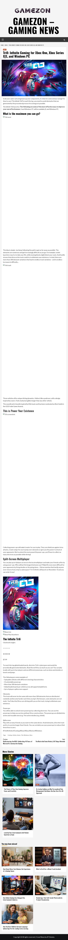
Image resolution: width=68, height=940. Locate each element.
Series (18, 735)
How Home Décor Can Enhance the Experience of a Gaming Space (16, 870)
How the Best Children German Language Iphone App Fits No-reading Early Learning (15, 928)
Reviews (5, 922)
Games (4, 893)
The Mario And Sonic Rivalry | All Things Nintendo (50, 740)
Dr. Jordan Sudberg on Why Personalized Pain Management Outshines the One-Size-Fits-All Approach (49, 791)
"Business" (5, 864)
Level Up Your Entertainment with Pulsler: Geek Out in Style (16, 834)
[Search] (64, 39)
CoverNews (40, 937)
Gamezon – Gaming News (33, 26)
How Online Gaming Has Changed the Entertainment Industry (14, 899)
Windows (26, 735)
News (5, 49)
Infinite (14, 735)
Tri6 (22, 735)
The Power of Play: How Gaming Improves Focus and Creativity (16, 790)
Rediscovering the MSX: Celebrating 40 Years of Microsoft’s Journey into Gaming (17, 741)
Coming (10, 735)
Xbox (30, 735)
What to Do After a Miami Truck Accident (48, 869)
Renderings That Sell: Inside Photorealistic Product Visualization (49, 899)
